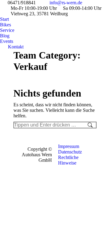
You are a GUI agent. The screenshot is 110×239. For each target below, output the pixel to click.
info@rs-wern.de (66, 2)
